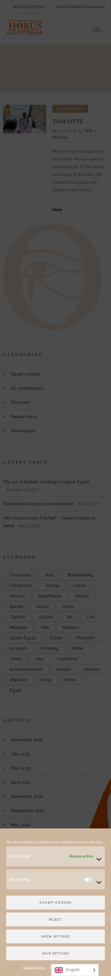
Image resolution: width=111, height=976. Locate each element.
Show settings (55, 936)
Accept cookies (55, 903)
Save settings (55, 953)
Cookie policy (34, 967)
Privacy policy (61, 967)
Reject (55, 919)
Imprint (82, 967)
